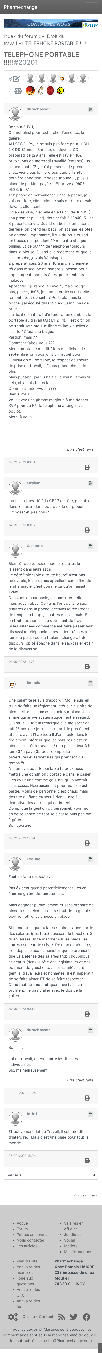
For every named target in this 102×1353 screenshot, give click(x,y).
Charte (29, 1316)
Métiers (70, 1246)
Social (69, 1240)
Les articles (27, 1246)
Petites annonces (32, 1234)
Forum (22, 1228)
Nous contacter (30, 1240)
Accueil (23, 1223)
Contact (46, 1316)
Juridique (72, 1234)
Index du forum (20, 36)
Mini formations (78, 1251)
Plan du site (27, 1261)
